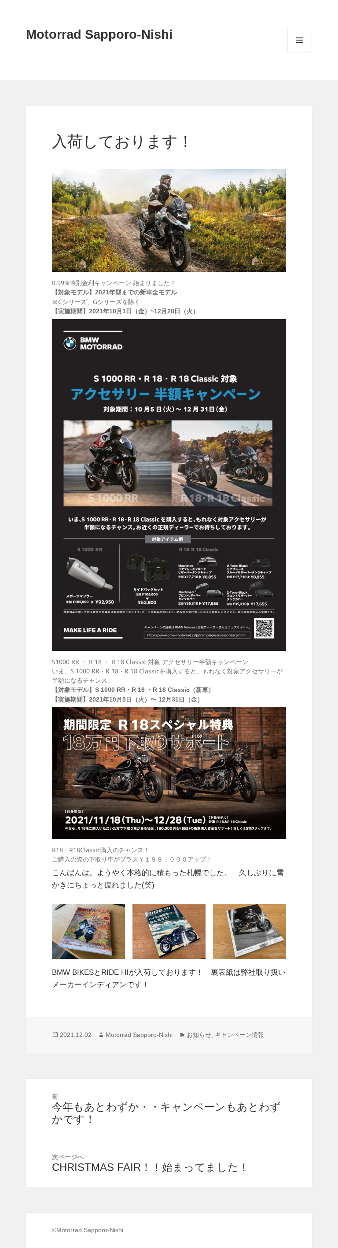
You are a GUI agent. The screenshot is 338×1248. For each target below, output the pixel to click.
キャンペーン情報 (239, 1034)
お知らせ (199, 1034)
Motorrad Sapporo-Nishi (99, 34)
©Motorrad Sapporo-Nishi (87, 1229)
